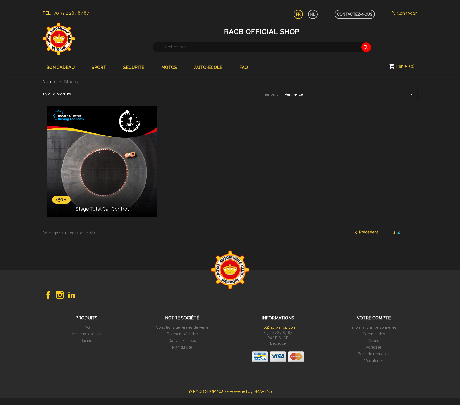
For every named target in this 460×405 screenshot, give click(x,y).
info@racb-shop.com (278, 327)
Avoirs (373, 341)
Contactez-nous (182, 341)
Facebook (48, 295)
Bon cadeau (60, 67)
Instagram (60, 295)
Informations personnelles (373, 327)
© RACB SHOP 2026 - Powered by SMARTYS (230, 391)
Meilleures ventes (86, 334)
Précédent (365, 232)
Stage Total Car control (102, 209)
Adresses (374, 347)
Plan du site (182, 347)
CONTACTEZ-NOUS (354, 14)
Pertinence (350, 94)
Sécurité (133, 67)
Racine (86, 341)
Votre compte (374, 317)
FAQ (243, 67)
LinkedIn (71, 295)
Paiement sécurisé (182, 334)
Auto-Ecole (208, 67)
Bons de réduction (374, 354)
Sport (99, 67)
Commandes (374, 334)
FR (298, 14)
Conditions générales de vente (182, 327)
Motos (169, 67)
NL (312, 14)
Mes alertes (374, 360)
